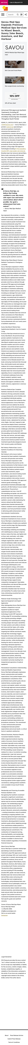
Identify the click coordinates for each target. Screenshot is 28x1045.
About (6, 1035)
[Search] (18, 14)
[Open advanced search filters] (21, 14)
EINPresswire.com (7, 124)
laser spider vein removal (17, 151)
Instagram (4, 915)
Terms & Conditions (14, 1042)
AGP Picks (4, 2)
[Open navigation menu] (2, 14)
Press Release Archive (16, 1035)
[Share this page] (26, 14)
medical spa (10, 127)
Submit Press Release (14, 1039)
